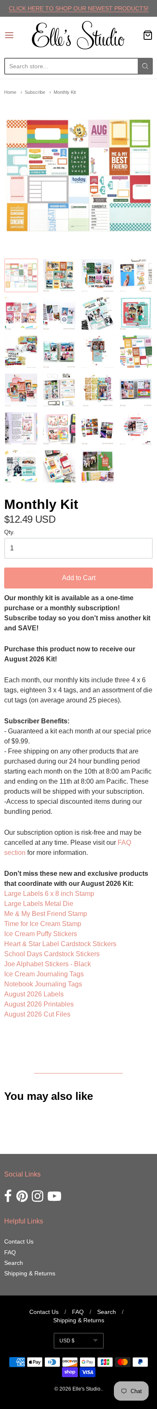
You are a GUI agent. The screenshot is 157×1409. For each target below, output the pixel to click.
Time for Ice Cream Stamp (42, 923)
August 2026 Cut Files (37, 1014)
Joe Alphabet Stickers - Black (47, 964)
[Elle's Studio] (78, 35)
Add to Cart (78, 577)
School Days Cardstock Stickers (52, 953)
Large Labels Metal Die (39, 903)
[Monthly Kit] (21, 275)
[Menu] (18, 35)
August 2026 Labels (34, 994)
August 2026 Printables (39, 1004)
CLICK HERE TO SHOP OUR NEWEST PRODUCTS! (79, 8)
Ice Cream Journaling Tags (44, 974)
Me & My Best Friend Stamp (45, 913)
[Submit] (145, 66)
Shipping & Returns (29, 1273)
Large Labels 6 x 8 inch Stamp (49, 893)
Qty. (9, 532)
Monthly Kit (65, 92)
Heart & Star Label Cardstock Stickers (60, 943)
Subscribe (35, 92)
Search (13, 1262)
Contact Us (18, 1241)
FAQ (10, 1252)
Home (10, 92)
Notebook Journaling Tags (43, 984)
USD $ (67, 1341)
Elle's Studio (86, 1389)
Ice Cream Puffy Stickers (40, 933)
